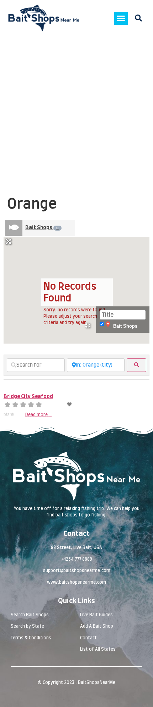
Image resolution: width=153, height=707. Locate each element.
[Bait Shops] (13, 228)
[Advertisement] (76, 116)
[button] (121, 18)
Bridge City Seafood (28, 396)
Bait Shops (42, 227)
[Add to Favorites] (70, 404)
